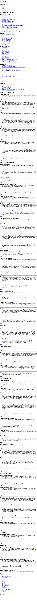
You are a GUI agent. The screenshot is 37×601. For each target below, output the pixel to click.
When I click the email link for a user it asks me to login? (11, 31)
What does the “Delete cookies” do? (7, 22)
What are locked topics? (6, 53)
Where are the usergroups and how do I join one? (9, 59)
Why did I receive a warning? (6, 41)
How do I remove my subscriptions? (7, 81)
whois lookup (33, 561)
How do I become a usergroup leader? (8, 60)
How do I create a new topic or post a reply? (9, 34)
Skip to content (2, 4)
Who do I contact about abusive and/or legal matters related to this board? (13, 89)
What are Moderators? (5, 57)
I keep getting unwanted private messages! (8, 66)
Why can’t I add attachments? (6, 40)
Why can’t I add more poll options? (7, 37)
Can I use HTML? (5, 48)
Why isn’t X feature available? (7, 88)
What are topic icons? (5, 54)
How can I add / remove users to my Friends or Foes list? (11, 70)
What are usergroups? (5, 58)
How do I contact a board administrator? (8, 90)
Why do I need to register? (6, 15)
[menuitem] (3, 7)
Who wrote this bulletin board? (7, 87)
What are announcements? (6, 51)
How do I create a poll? (5, 36)
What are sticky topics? (5, 52)
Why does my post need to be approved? (8, 43)
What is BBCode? (5, 47)
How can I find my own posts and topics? (8, 76)
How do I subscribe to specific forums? (8, 80)
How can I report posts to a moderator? (8, 42)
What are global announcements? (7, 50)
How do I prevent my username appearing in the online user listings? (12, 25)
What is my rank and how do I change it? (8, 30)
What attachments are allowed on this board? (9, 84)
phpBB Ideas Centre (10, 555)
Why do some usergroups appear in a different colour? (10, 61)
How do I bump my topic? (6, 44)
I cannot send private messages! (7, 65)
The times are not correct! (6, 26)
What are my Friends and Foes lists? (7, 69)
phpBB (28, 192)
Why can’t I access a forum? (6, 39)
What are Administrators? (6, 56)
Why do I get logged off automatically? (8, 21)
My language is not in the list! (6, 28)
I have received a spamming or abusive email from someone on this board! (13, 67)
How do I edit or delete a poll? (7, 38)
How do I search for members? (7, 75)
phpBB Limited (28, 548)
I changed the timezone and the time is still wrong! (10, 27)
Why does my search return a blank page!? (8, 74)
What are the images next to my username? (8, 29)
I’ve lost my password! (5, 20)
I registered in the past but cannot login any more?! (10, 19)
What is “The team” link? (6, 62)
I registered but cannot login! (6, 17)
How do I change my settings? (7, 24)
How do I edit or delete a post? (7, 35)
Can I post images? (5, 49)
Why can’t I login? (5, 18)
